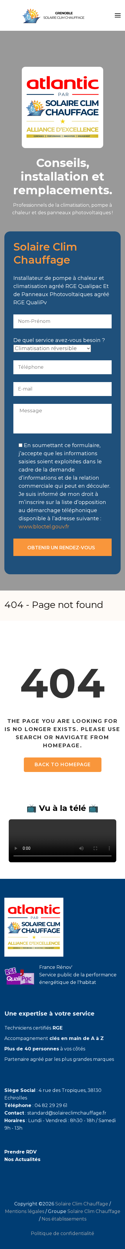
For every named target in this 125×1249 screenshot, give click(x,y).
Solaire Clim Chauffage (81, 1204)
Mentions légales (24, 1211)
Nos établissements (64, 1219)
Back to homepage (63, 764)
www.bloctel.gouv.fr (44, 526)
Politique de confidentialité (62, 1233)
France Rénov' (55, 967)
